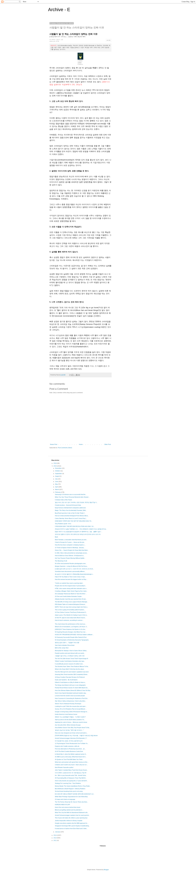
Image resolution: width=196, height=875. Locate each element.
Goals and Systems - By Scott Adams (66, 680)
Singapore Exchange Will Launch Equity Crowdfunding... (72, 826)
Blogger (106, 869)
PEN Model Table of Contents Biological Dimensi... (70, 604)
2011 (55, 840)
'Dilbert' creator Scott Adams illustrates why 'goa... (70, 661)
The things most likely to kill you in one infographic (70, 685)
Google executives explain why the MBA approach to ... (72, 823)
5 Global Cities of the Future (63, 500)
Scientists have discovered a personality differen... (70, 571)
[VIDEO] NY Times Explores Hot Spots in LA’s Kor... (70, 629)
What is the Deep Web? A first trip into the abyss (69, 669)
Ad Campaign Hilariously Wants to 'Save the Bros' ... (71, 594)
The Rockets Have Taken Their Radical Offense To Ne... (72, 666)
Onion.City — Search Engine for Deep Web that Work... (72, 550)
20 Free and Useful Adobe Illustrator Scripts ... (69, 596)
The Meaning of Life (61, 561)
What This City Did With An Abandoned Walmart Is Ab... (71, 812)
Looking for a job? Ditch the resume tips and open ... (71, 706)
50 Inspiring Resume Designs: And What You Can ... (71, 632)
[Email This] (70, 375)
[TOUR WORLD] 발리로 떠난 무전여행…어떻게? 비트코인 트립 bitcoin (76, 735)
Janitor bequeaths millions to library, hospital (68, 820)
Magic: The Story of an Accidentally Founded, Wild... (71, 510)
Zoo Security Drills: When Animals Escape (68, 725)
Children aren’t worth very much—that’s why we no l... (71, 765)
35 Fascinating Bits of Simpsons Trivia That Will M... (70, 778)
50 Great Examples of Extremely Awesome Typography (72, 640)
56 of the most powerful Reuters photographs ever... (71, 563)
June (57, 481)
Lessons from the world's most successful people (70, 696)
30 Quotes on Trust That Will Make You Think (68, 759)
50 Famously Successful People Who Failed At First (70, 637)
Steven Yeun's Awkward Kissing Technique (68, 703)
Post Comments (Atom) (65, 448)
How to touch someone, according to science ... (69, 620)
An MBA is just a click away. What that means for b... (70, 757)
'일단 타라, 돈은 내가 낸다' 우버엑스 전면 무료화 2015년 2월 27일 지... (76, 502)
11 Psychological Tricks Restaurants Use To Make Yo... (71, 743)
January (57, 832)
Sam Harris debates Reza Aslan (65, 645)
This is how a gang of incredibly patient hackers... (70, 610)
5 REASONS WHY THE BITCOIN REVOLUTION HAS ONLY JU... (74, 526)
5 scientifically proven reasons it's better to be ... (69, 664)
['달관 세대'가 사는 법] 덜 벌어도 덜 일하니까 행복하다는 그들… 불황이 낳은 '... (78, 531)
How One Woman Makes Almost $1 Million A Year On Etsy (72, 690)
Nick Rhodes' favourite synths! (64, 767)
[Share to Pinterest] (79, 375)
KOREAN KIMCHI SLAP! (62, 804)
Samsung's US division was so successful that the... (70, 494)
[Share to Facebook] (77, 375)
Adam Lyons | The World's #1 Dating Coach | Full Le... (71, 615)
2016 (55, 463)
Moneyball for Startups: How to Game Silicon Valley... (71, 650)
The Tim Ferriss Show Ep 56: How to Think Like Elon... (71, 802)
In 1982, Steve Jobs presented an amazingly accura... (71, 553)
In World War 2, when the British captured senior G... (71, 754)
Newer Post (53, 444)
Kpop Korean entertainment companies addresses (70, 508)
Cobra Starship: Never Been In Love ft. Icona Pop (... (71, 518)
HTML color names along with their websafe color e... (71, 588)
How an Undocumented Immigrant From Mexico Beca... (72, 516)
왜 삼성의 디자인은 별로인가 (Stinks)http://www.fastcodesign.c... (74, 574)
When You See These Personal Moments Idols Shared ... (72, 497)
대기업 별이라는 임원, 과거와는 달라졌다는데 (68, 741)
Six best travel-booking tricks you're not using (69, 791)
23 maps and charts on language (65, 799)
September (58, 473)
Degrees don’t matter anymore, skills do (67, 746)
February (58, 492)
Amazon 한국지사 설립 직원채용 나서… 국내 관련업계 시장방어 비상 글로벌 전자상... (81, 529)
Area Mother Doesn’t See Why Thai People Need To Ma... (72, 727)
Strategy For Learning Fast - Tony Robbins (68, 783)
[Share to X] (75, 375)
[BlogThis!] (72, 375)
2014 (55, 835)
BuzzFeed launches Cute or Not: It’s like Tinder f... (70, 513)
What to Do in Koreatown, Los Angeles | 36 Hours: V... (71, 626)
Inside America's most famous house (66, 714)
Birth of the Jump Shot (61, 648)
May (56, 484)
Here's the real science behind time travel (67, 807)
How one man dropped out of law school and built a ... (71, 733)
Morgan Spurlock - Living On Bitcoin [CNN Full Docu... (71, 566)
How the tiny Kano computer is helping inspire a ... (70, 545)
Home (81, 444)
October (57, 471)
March (57, 489)
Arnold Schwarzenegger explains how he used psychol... (72, 815)
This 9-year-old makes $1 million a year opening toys (71, 818)
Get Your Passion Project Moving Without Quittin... (70, 558)
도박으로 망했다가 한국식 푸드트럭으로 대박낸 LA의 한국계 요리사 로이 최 (78, 534)
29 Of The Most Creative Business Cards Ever (69, 751)
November (58, 468)
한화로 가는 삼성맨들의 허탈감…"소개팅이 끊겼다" (70, 717)
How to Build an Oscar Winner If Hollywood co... (70, 555)
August (57, 476)
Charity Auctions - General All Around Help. (68, 505)
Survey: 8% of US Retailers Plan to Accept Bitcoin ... (71, 709)
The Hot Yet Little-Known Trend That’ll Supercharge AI (71, 658)
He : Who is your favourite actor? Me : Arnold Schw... (71, 775)
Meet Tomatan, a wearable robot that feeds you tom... (71, 539)
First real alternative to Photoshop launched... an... (70, 749)
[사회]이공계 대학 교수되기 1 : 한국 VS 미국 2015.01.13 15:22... (74, 569)
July (56, 479)
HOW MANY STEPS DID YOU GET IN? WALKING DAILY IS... (73, 521)
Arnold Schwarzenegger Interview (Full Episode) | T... (71, 738)
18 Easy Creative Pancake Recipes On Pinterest (70, 677)
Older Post (107, 444)
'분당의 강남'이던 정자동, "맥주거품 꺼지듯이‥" (69, 730)
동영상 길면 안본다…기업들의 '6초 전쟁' (67, 642)
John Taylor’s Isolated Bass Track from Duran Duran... (71, 770)
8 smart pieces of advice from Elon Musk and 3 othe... (71, 828)
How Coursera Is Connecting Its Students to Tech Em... (71, 698)
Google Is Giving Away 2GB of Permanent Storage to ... (71, 712)
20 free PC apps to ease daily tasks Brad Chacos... (70, 617)
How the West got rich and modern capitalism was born (72, 672)
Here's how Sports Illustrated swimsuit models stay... (71, 693)
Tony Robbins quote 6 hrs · (63, 523)
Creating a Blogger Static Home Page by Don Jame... (71, 591)
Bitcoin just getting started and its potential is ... (69, 810)
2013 (55, 838)
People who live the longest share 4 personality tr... (70, 586)
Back (56, 537)
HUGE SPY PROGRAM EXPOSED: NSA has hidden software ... (74, 634)
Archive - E (59, 9)
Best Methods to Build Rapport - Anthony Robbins (70, 788)
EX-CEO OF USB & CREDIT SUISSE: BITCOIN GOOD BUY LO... (74, 794)
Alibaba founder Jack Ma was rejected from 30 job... (71, 599)
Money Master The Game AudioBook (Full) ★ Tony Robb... (73, 786)
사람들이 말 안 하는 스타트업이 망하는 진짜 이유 (70, 656)
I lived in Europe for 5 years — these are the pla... (70, 542)
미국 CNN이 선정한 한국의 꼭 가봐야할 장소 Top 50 (70, 773)
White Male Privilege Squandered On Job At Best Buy (71, 796)
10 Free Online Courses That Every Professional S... (71, 612)
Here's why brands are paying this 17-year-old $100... (71, 781)
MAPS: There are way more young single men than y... (71, 607)
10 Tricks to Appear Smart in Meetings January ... (70, 547)
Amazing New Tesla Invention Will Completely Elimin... (71, 674)
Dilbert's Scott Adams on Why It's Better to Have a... (70, 682)
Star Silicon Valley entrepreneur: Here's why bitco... (70, 701)
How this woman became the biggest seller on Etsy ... (71, 579)
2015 (55, 466)
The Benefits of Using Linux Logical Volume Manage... (71, 602)
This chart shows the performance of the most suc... (70, 624)
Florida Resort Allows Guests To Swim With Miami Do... (71, 688)
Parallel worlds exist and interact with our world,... (70, 653)
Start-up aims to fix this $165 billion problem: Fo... (70, 719)
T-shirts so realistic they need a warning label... (69, 583)
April (56, 487)
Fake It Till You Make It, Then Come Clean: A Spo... (70, 577)
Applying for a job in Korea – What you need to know (71, 722)
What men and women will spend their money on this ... (72, 762)
